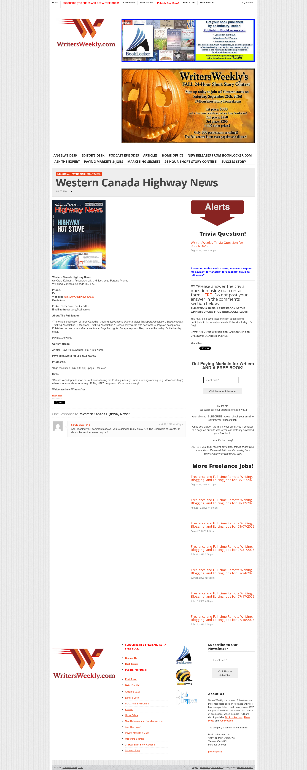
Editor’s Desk (93, 155)
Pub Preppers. (226, 720)
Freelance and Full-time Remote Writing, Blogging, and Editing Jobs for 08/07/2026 (222, 524)
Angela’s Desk (65, 155)
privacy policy (215, 751)
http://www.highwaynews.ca (79, 296)
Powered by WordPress (211, 767)
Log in (195, 767)
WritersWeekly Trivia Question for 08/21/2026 (217, 244)
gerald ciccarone (80, 424)
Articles (150, 155)
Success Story (234, 161)
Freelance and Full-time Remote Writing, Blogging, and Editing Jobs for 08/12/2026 (222, 501)
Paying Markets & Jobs (103, 161)
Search (249, 2)
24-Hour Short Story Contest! (191, 161)
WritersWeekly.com (73, 767)
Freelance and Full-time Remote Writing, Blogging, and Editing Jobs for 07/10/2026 (222, 618)
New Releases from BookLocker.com (220, 155)
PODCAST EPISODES (124, 155)
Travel (96, 174)
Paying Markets (81, 174)
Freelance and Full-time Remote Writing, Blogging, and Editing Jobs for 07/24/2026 (222, 571)
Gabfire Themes (245, 767)
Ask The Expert (67, 161)
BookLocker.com (233, 717)
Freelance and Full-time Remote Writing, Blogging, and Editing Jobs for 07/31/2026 (222, 548)
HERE (207, 295)
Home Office (172, 155)
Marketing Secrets (143, 161)
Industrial (63, 174)
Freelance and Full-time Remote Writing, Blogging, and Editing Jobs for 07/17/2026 (222, 595)
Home (55, 2)
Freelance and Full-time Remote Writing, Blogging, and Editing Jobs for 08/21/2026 (222, 478)
